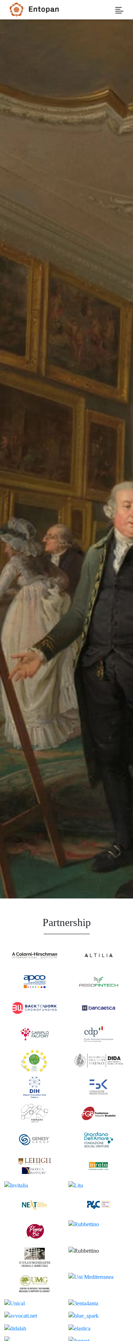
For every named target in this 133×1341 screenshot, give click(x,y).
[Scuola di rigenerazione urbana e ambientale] (34, 1258)
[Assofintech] (99, 981)
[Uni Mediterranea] (99, 1284)
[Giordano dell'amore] (99, 1140)
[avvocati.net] (34, 1316)
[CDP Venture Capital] (99, 1034)
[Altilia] (99, 955)
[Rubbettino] (99, 1231)
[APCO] (34, 981)
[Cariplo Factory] (34, 1034)
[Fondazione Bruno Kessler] (99, 1087)
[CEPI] (34, 1061)
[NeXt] (34, 1205)
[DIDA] (99, 1061)
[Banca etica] (99, 1008)
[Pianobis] (34, 1231)
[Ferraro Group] (34, 1113)
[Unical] (34, 1303)
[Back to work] (34, 1008)
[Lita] (99, 1185)
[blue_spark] (99, 1316)
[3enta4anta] (99, 1303)
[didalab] (34, 1328)
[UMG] (34, 1284)
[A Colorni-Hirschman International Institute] (34, 955)
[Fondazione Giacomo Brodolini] (99, 1113)
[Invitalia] (34, 1185)
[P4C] (99, 1205)
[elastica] (99, 1328)
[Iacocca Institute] (34, 1166)
